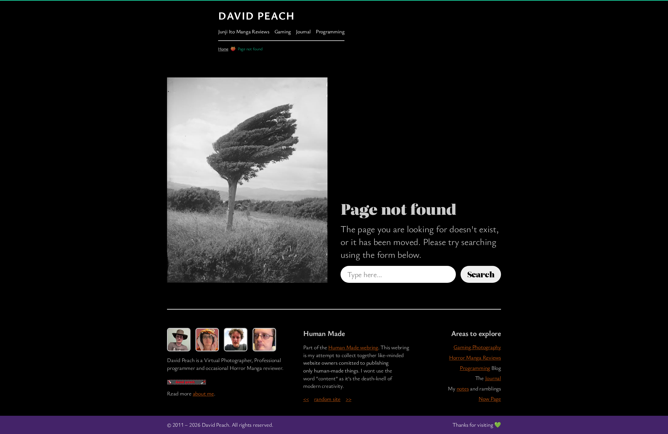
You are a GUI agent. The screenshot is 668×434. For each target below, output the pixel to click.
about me (203, 393)
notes (463, 388)
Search (480, 274)
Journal (493, 378)
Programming (475, 367)
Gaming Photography (477, 347)
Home (223, 49)
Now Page (490, 398)
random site (327, 398)
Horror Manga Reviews (475, 357)
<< (306, 398)
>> (348, 398)
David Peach (256, 15)
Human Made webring (353, 347)
